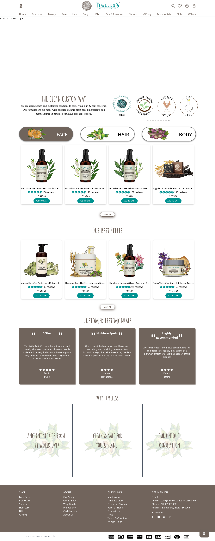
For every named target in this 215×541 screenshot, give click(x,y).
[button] (105, 206)
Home (22, 14)
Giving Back (69, 500)
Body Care (24, 500)
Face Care (24, 497)
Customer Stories (117, 504)
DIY (97, 14)
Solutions (37, 14)
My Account (114, 497)
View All (107, 214)
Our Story (68, 497)
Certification (70, 511)
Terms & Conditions (118, 518)
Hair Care (24, 507)
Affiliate (192, 14)
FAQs (110, 514)
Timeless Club (115, 500)
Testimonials (164, 14)
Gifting (147, 14)
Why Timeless (70, 504)
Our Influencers (114, 14)
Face (64, 14)
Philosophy (69, 507)
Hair (74, 14)
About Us (68, 514)
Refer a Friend (115, 507)
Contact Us (114, 511)
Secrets (133, 14)
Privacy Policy (115, 521)
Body (85, 14)
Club (179, 14)
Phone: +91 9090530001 (165, 504)
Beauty (52, 14)
